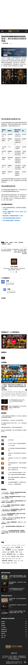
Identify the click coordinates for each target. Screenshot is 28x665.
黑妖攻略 (15, 242)
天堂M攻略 (20, 549)
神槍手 (18, 554)
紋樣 (5, 556)
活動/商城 (9, 554)
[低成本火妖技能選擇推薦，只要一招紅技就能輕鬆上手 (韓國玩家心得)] (4, 408)
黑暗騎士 (8, 563)
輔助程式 (3, 558)
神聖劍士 (22, 554)
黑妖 (18, 560)
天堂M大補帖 (10, 440)
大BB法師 (4, 517)
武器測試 (3, 554)
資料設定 (22, 556)
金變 (17, 558)
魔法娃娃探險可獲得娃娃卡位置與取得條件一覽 (15, 526)
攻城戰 (8, 552)
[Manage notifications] (25, 662)
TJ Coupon (23, 545)
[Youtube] (17, 272)
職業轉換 (17, 556)
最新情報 (6, 34)
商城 (22, 547)
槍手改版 (20, 552)
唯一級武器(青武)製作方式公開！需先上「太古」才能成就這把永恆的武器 (14, 424)
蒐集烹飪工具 (4, 59)
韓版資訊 (10, 560)
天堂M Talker (11, 36)
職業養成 (20, 36)
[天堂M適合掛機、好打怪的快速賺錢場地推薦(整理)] (4, 600)
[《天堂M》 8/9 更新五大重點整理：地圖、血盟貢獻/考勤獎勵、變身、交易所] (4, 612)
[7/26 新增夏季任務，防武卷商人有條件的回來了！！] (4, 606)
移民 (3, 556)
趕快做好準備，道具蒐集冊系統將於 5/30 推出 (13, 215)
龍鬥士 (15, 563)
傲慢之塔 (8, 547)
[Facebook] (11, 272)
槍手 (17, 552)
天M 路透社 (16, 36)
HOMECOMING (13, 545)
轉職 (7, 558)
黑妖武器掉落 (21, 242)
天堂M (8, 549)
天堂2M (3, 549)
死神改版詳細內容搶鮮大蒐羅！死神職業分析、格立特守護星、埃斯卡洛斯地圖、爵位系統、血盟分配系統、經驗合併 (13, 532)
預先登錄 (15, 560)
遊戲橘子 (9, 558)
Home (2, 34)
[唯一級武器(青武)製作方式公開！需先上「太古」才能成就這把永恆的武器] (4, 401)
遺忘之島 (13, 558)
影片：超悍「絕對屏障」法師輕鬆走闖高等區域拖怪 (7, 250)
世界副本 (3, 547)
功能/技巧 (12, 547)
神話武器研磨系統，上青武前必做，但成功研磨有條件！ (12, 420)
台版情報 (6, 242)
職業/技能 (13, 556)
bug (2, 545)
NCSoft (18, 545)
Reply (7, 285)
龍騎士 (12, 562)
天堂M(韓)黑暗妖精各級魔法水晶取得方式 (12, 218)
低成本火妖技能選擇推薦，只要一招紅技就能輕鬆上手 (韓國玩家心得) (13, 431)
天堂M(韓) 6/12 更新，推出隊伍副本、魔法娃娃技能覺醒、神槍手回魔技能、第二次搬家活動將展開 (20, 251)
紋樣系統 (8, 556)
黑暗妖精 (23, 36)
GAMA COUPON (7, 545)
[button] (2, 31)
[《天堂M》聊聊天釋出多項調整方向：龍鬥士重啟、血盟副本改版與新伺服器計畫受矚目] (14, 374)
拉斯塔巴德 (4, 552)
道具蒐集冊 (11, 242)
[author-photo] (14, 264)
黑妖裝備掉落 (4, 244)
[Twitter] (14, 272)
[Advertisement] (14, 15)
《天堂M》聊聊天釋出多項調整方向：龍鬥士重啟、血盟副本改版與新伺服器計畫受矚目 (13, 386)
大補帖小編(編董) (5, 43)
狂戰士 (14, 554)
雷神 (19, 558)
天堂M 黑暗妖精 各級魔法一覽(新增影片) (11, 220)
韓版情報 (4, 560)
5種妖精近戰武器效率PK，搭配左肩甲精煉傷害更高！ (12, 427)
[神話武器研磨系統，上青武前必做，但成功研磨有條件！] (4, 584)
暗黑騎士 (12, 552)
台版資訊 (10, 34)
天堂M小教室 (14, 549)
